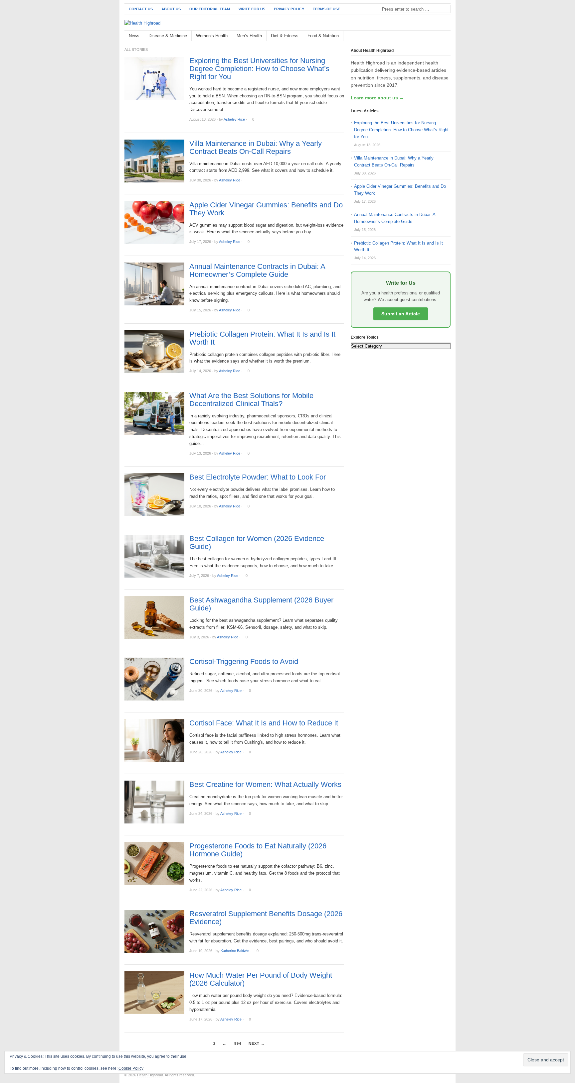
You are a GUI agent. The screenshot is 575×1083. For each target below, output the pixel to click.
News (134, 35)
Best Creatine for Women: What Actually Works (265, 785)
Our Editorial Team (209, 9)
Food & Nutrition (323, 35)
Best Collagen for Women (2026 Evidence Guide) (256, 543)
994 (237, 1043)
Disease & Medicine (167, 35)
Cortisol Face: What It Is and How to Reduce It (263, 723)
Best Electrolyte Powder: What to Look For (257, 477)
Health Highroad (150, 1075)
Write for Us (252, 9)
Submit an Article (400, 313)
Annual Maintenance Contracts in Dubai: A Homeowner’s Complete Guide (257, 270)
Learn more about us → (377, 97)
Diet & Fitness (284, 35)
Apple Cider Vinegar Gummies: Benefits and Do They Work (266, 209)
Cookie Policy (130, 1068)
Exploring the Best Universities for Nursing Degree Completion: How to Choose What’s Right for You (259, 69)
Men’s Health (249, 35)
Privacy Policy (289, 9)
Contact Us (141, 9)
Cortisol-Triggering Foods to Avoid (243, 662)
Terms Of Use (326, 9)
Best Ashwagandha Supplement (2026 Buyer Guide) (261, 604)
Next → (257, 1043)
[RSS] (447, 36)
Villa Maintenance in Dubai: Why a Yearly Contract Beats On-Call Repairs (255, 148)
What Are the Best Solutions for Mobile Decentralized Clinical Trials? (251, 400)
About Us (171, 9)
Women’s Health (212, 35)
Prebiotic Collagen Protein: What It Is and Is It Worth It (262, 338)
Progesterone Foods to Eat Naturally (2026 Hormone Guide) (257, 850)
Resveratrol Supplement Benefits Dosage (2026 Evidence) (265, 918)
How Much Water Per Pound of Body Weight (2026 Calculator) (260, 979)
